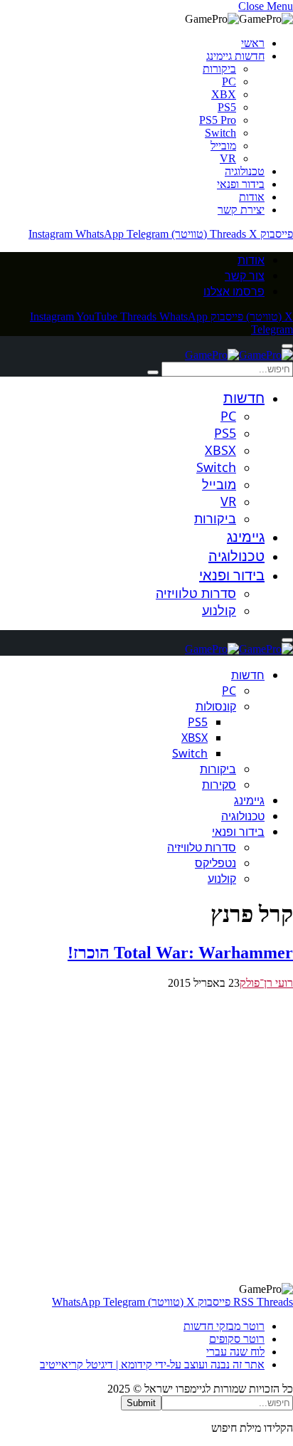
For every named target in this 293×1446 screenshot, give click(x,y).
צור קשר (245, 275)
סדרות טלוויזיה (196, 593)
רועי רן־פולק (266, 983)
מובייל (223, 146)
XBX (223, 94)
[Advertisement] (146, 1136)
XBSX (220, 450)
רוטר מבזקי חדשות (224, 1326)
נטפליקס (215, 863)
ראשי (253, 43)
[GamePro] (239, 355)
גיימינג (246, 536)
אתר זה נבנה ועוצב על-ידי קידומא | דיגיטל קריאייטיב (152, 1364)
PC (229, 81)
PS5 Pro (217, 120)
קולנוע (219, 610)
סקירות (219, 784)
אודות (252, 197)
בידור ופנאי (241, 184)
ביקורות (219, 69)
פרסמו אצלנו (234, 291)
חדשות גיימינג (235, 56)
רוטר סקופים (237, 1339)
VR (228, 158)
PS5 (227, 107)
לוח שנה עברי (235, 1352)
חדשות (244, 397)
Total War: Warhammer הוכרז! (180, 952)
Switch (220, 133)
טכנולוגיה (245, 171)
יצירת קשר (241, 210)
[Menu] (287, 346)
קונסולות (216, 706)
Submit (141, 1403)
